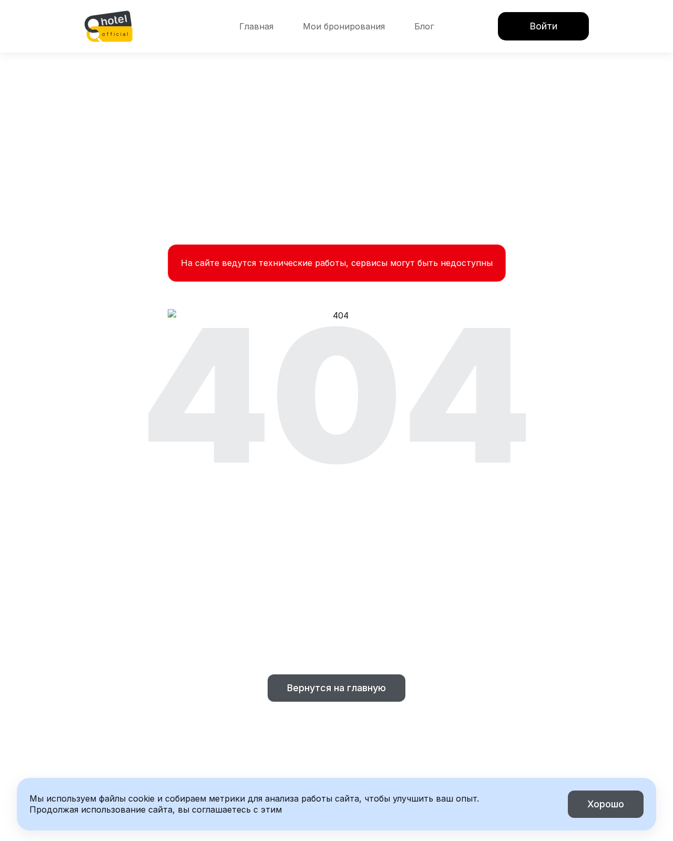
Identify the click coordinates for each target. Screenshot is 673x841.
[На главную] (108, 26)
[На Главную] (108, 26)
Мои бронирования (344, 26)
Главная (256, 26)
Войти (543, 26)
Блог (424, 26)
